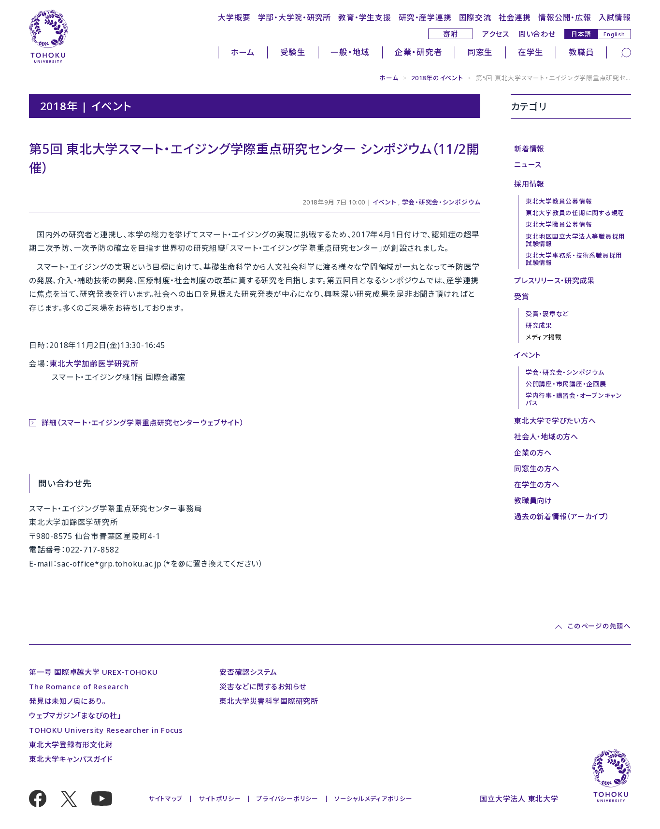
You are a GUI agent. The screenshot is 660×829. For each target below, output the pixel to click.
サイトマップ (165, 798)
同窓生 (480, 52)
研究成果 (539, 325)
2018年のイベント (437, 77)
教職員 (581, 52)
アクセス (495, 34)
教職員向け (533, 500)
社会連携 (515, 17)
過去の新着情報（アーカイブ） (561, 516)
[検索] (626, 51)
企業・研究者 (419, 52)
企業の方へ (533, 452)
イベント (384, 202)
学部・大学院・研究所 (294, 17)
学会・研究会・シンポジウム (441, 202)
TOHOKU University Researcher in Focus (106, 730)
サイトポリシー (220, 798)
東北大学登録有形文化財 (71, 744)
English (614, 34)
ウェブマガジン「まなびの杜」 (75, 715)
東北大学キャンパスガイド (71, 759)
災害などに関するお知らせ (262, 686)
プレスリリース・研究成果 (554, 280)
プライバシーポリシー (287, 798)
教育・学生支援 (364, 17)
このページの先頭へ (599, 627)
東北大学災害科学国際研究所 (268, 701)
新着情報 (529, 148)
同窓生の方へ (537, 468)
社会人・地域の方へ (546, 436)
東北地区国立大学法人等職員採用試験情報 (575, 240)
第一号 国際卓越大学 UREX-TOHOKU (93, 672)
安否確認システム (248, 672)
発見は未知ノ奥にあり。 (67, 701)
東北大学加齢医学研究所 (93, 363)
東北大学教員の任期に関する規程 (575, 212)
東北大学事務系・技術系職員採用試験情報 (574, 259)
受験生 (293, 52)
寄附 (451, 34)
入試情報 (615, 17)
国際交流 (475, 17)
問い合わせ (537, 34)
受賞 (522, 296)
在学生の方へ (537, 484)
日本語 (581, 33)
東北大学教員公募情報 (559, 201)
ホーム (243, 52)
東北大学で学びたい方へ (555, 420)
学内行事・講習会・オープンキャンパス (574, 399)
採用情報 (529, 184)
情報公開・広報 (564, 17)
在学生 (531, 52)
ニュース (528, 164)
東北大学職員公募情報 (559, 224)
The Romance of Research (79, 686)
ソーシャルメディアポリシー (373, 798)
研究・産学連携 (425, 17)
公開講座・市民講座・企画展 (566, 383)
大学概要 (234, 17)
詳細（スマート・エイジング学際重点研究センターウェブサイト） (143, 422)
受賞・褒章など (547, 313)
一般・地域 (350, 52)
